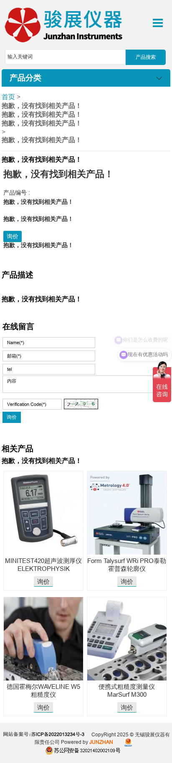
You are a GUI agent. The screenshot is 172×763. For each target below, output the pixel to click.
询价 (12, 236)
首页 (8, 96)
